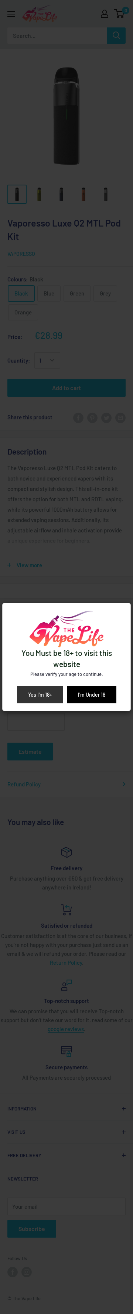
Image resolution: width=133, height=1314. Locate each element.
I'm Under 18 (91, 694)
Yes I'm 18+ (40, 694)
